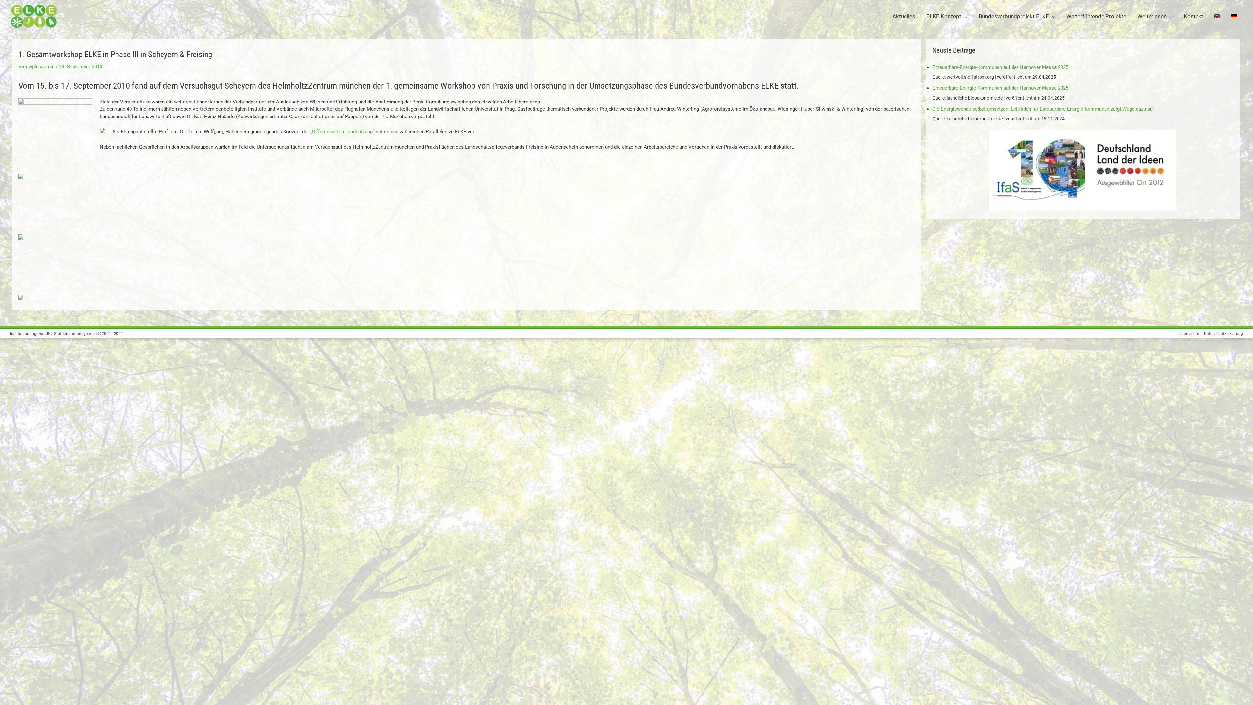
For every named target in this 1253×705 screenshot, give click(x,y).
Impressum (1189, 333)
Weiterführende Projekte (1096, 16)
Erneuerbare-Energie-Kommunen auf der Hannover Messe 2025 (1000, 67)
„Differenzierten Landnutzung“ (342, 131)
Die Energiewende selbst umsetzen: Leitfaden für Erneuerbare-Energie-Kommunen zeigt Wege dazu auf (1043, 109)
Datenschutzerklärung (1223, 333)
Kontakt (1193, 16)
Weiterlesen (1152, 16)
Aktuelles (903, 16)
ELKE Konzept (943, 16)
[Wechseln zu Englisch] (1217, 16)
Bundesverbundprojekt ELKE (1014, 16)
